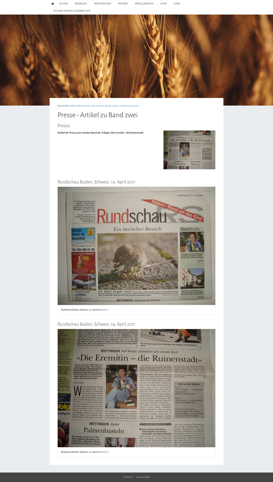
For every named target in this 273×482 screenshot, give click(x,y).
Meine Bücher (83, 105)
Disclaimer (143, 477)
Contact (128, 477)
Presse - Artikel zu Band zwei (126, 105)
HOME (73, 105)
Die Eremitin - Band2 (101, 105)
